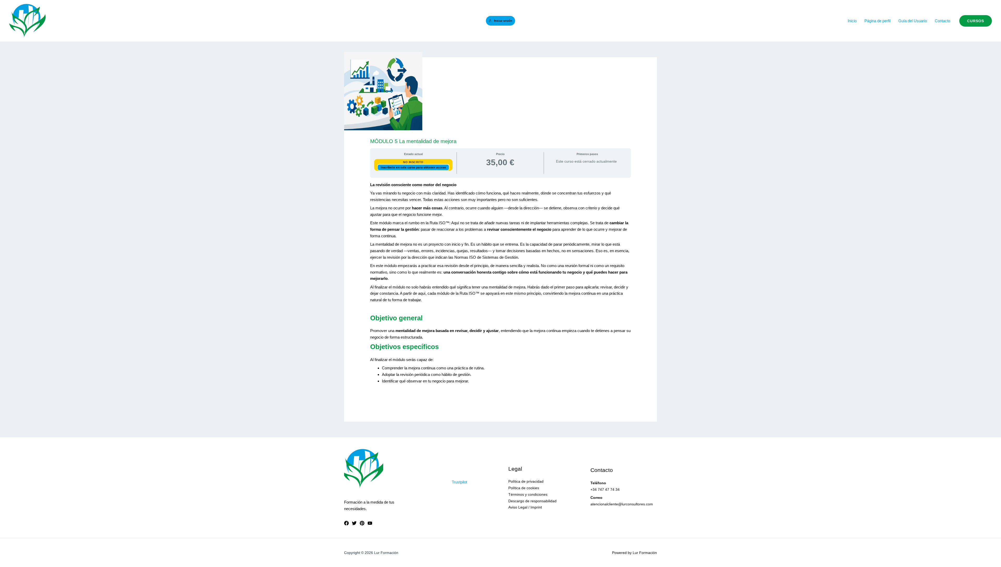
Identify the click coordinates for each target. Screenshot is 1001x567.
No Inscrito (413, 162)
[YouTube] (370, 523)
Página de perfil (877, 21)
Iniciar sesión (503, 20)
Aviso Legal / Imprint (525, 507)
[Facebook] (346, 523)
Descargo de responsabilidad (532, 501)
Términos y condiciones (527, 494)
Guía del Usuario (912, 21)
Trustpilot (459, 482)
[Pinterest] (362, 523)
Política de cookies (523, 488)
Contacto (942, 21)
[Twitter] (354, 523)
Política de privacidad (526, 481)
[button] (975, 21)
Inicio (852, 21)
